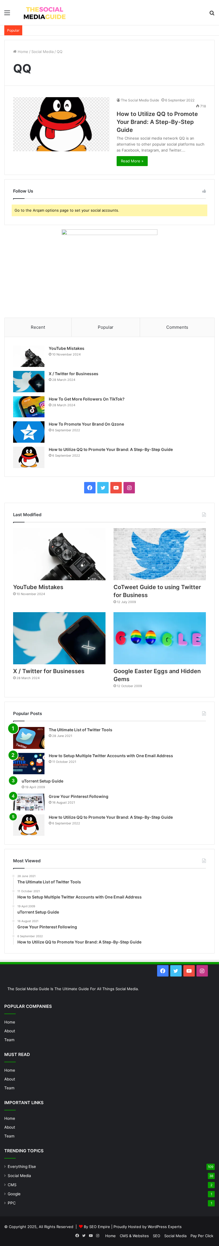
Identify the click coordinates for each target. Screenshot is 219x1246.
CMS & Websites (134, 1235)
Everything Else (22, 1166)
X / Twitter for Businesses (73, 373)
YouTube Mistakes (66, 348)
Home (22, 51)
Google (14, 1194)
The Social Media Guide (140, 100)
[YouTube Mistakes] (28, 356)
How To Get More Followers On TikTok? (87, 399)
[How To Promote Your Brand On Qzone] (28, 432)
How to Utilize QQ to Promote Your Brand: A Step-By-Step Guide (157, 122)
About (9, 1031)
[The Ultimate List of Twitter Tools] (28, 738)
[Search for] (212, 14)
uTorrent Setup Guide (42, 781)
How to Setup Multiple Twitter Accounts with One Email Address (111, 755)
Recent (38, 327)
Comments (177, 327)
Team (9, 1039)
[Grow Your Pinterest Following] (28, 802)
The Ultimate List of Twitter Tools (80, 729)
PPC (12, 1203)
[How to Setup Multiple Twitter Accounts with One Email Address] (28, 763)
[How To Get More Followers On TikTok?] (28, 406)
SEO (156, 1235)
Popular (105, 327)
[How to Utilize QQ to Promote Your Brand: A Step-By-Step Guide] (61, 124)
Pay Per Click (201, 1235)
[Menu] (7, 14)
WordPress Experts (165, 1226)
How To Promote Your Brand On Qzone (86, 424)
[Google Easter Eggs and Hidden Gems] (159, 638)
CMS (12, 1184)
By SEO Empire (97, 1226)
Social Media (42, 51)
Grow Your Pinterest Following (78, 796)
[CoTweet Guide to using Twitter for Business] (159, 554)
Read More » (132, 161)
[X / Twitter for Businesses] (28, 381)
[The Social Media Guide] (44, 12)
